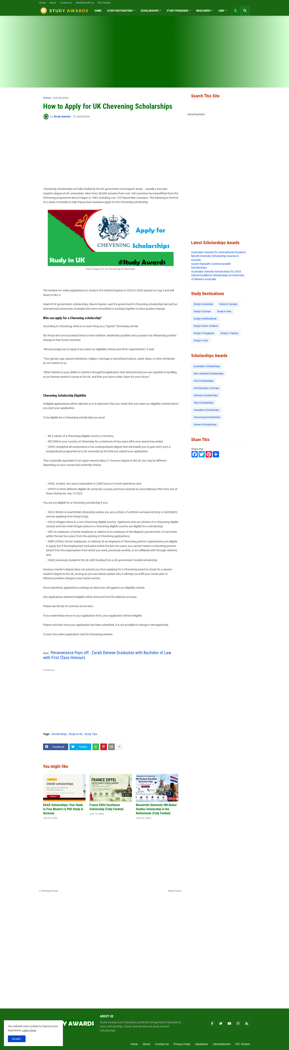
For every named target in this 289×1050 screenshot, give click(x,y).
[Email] (111, 746)
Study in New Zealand (206, 325)
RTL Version (104, 2)
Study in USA (201, 340)
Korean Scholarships (205, 424)
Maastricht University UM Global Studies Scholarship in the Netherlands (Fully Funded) (156, 809)
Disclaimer (201, 1044)
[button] (235, 11)
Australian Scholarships (207, 366)
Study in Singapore (204, 333)
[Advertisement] (144, 54)
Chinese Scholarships (206, 395)
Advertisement (222, 1044)
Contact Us (66, 2)
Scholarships (61, 97)
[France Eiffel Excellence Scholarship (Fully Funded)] (110, 788)
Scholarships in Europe (206, 388)
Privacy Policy (182, 1044)
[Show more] (119, 746)
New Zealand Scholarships (209, 373)
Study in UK (76, 734)
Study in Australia (203, 304)
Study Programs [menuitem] (177, 10)
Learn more (29, 1030)
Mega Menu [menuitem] (203, 10)
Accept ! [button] (17, 1038)
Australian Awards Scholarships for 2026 (216, 271)
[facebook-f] (212, 1023)
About (53, 2)
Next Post (174, 890)
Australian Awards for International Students (218, 252)
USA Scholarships (204, 380)
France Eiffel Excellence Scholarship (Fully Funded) (106, 807)
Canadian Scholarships (206, 409)
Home (42, 2)
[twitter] (220, 1023)
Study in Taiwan (229, 333)
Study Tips (90, 734)
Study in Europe (202, 311)
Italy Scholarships (204, 402)
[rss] (246, 1023)
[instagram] (238, 1023)
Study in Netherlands (205, 318)
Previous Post (49, 890)
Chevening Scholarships (207, 417)
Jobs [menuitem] (221, 10)
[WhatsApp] (95, 746)
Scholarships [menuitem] (150, 10)
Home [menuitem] (98, 10)
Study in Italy (224, 311)
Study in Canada (228, 304)
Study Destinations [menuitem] (120, 10)
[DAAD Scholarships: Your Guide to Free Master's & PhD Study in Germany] (64, 788)
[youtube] (229, 1023)
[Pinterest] (103, 746)
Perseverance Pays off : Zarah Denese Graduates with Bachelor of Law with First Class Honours (107, 655)
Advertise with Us (85, 2)
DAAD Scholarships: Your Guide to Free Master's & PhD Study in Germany (63, 809)
